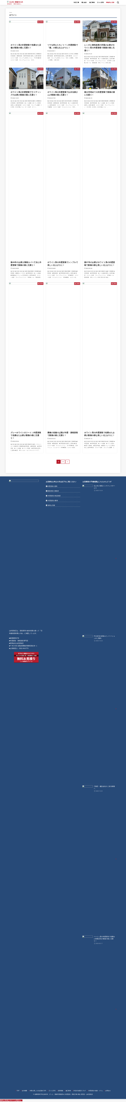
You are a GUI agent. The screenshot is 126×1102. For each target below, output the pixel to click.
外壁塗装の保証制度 (54, 496)
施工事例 (92, 2)
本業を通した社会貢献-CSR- (38, 1090)
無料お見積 (51, 505)
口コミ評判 (100, 2)
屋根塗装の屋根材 (53, 491)
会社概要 (24, 1090)
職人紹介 (84, 2)
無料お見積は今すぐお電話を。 (11, 1100)
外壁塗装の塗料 (52, 486)
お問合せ (108, 1090)
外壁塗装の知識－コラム (95, 1090)
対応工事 (76, 2)
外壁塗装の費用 (53, 500)
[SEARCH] (118, 2)
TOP (18, 1090)
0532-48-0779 (23, 648)
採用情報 (60, 1090)
